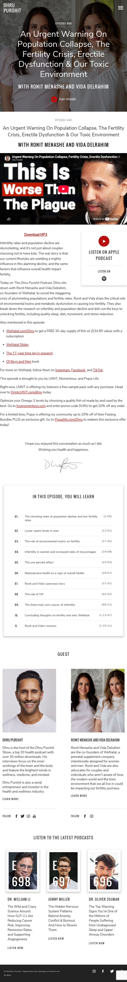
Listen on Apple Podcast (104, 255)
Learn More (10, 799)
